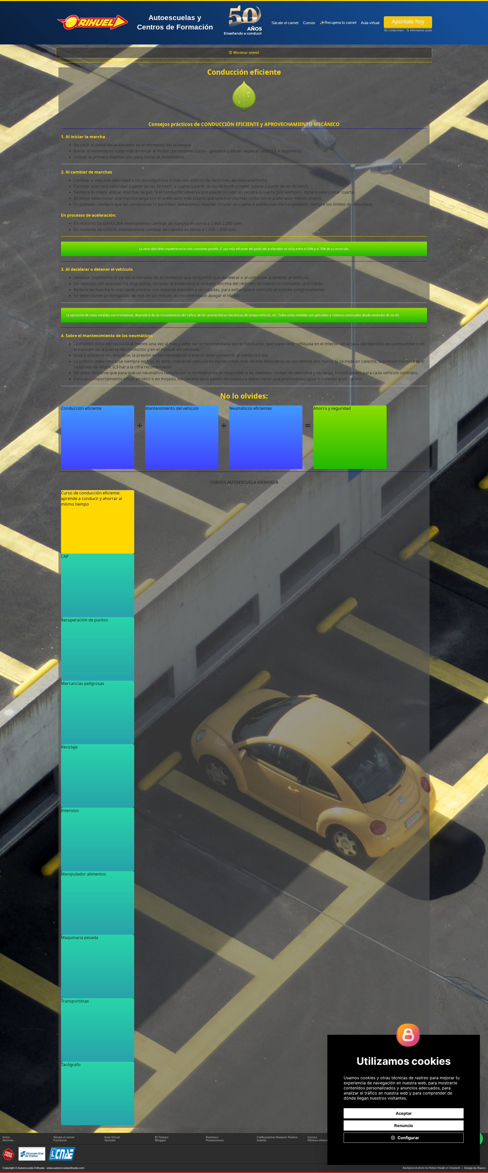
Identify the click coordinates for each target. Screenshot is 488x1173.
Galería (261, 1140)
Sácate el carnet (284, 23)
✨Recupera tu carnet (338, 22)
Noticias (8, 1140)
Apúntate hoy (408, 21)
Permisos (212, 1137)
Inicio (6, 1137)
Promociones (215, 1140)
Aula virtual (370, 23)
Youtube (109, 1140)
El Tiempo (162, 1137)
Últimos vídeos (318, 1140)
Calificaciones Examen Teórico (277, 1137)
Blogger (160, 1140)
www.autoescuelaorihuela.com (65, 1167)
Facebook (60, 1140)
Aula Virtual (112, 1137)
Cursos (309, 23)
